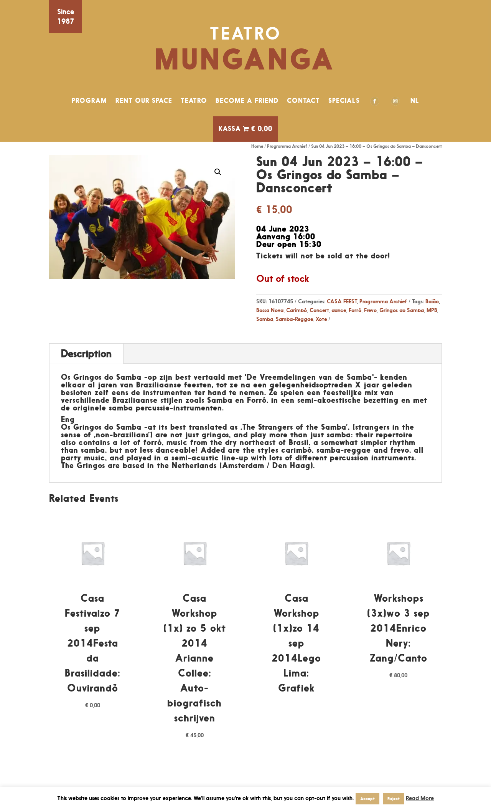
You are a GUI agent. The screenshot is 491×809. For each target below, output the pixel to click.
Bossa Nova (269, 310)
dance (338, 310)
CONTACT (303, 100)
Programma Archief (287, 146)
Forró (355, 310)
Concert (319, 310)
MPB (432, 310)
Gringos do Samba (401, 310)
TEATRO (194, 100)
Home (257, 146)
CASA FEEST (342, 301)
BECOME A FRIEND (247, 100)
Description (86, 353)
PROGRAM (89, 100)
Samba (264, 319)
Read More (420, 798)
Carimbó (296, 310)
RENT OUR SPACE (143, 100)
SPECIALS (344, 100)
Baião (432, 301)
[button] (218, 172)
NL (414, 100)
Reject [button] (393, 798)
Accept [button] (367, 798)
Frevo (370, 310)
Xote (321, 319)
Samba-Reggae (294, 319)
